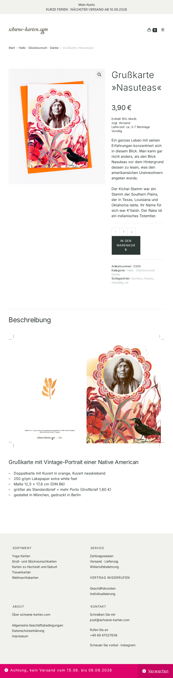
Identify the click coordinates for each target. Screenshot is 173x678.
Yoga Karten (21, 556)
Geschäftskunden (103, 588)
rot (126, 282)
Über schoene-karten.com (31, 614)
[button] (99, 74)
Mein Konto (86, 5)
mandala (117, 282)
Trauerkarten (21, 572)
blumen (137, 278)
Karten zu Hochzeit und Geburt (34, 567)
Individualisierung (102, 594)
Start (12, 48)
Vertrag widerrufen (110, 577)
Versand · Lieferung (104, 561)
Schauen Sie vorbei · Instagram (112, 645)
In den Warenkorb (126, 245)
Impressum (20, 636)
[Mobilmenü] (161, 30)
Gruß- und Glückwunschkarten (34, 561)
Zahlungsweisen (101, 556)
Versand (124, 123)
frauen (148, 278)
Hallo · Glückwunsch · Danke (39, 48)
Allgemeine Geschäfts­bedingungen (37, 625)
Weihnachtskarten (25, 577)
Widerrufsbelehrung (104, 567)
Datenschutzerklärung (28, 631)
